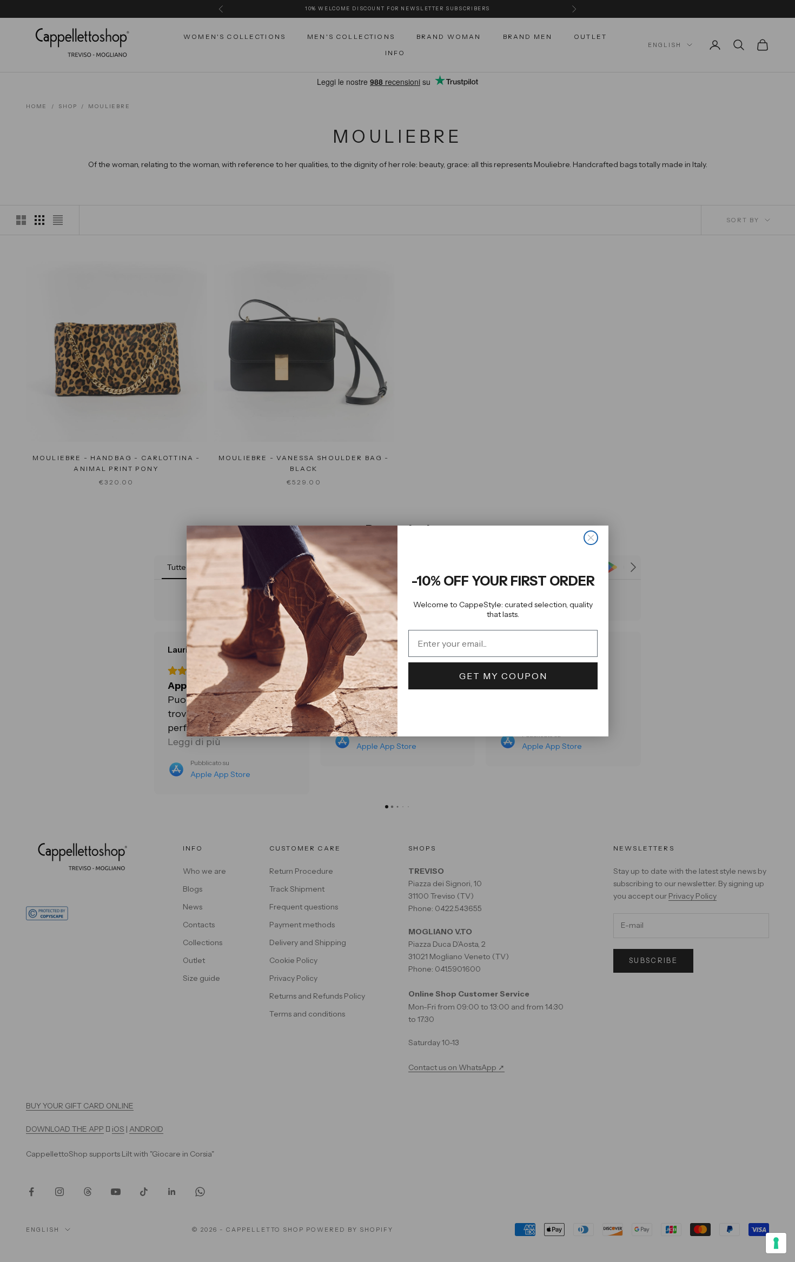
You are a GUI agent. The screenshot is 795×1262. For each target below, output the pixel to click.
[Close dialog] (591, 537)
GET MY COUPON (503, 675)
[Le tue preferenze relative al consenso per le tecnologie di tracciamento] (776, 1243)
